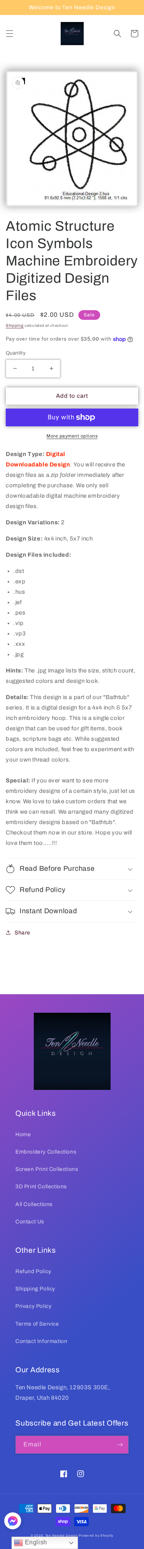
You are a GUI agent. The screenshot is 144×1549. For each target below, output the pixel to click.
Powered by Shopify (96, 1535)
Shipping (15, 325)
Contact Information (41, 1341)
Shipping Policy (35, 1289)
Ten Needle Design (61, 1535)
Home (23, 1134)
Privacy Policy (33, 1306)
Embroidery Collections (45, 1152)
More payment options (72, 436)
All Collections (34, 1204)
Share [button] (22, 933)
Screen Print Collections (46, 1169)
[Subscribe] (119, 1445)
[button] (9, 33)
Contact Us (29, 1222)
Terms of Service (37, 1324)
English (35, 1542)
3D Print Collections (41, 1186)
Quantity (16, 353)
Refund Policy (33, 1271)
